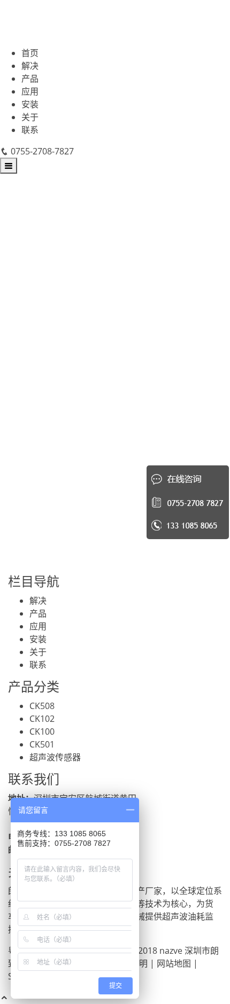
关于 (30, 117)
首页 (30, 53)
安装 (30, 104)
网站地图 (174, 963)
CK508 (42, 706)
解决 (30, 66)
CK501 (42, 744)
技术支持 (52, 546)
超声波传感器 (55, 757)
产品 (30, 78)
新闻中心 (45, 367)
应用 (30, 91)
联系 (30, 130)
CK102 (42, 719)
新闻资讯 (52, 528)
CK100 (42, 731)
